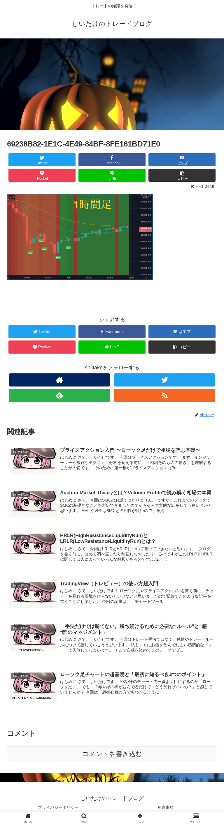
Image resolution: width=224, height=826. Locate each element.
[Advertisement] (112, 86)
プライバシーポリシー (58, 807)
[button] (207, 601)
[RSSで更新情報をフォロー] (164, 395)
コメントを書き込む (112, 754)
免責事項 (166, 807)
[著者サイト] (59, 379)
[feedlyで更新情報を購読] (59, 395)
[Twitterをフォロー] (164, 379)
